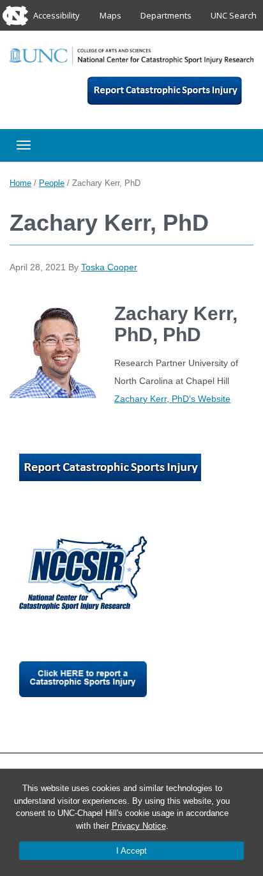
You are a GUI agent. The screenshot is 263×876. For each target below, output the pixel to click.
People (51, 183)
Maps (110, 15)
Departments (166, 15)
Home (20, 183)
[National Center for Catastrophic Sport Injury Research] (131, 54)
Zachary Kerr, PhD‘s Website (172, 399)
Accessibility (56, 15)
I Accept (131, 851)
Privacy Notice (139, 826)
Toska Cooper (109, 267)
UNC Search (234, 15)
